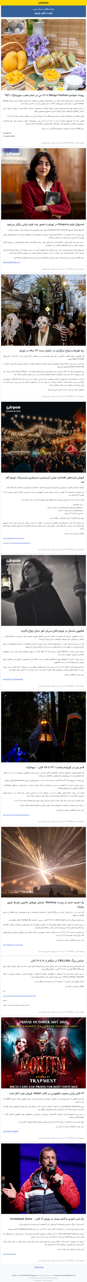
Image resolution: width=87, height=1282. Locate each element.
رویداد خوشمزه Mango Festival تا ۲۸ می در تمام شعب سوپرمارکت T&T (44, 95)
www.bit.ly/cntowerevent (13, 679)
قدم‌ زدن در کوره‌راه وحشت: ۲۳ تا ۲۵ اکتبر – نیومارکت (55, 767)
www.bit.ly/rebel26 (10, 1131)
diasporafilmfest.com (11, 262)
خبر (39, 549)
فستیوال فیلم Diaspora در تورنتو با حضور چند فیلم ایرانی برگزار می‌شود (45, 224)
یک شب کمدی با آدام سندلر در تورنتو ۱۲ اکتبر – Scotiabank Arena (47, 1219)
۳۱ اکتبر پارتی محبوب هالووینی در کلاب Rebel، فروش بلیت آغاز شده (46, 1093)
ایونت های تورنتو (48, 143)
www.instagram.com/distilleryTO (20, 543)
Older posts (39, 1267)
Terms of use (47, 1280)
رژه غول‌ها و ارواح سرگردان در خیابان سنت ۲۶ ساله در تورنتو (52, 351)
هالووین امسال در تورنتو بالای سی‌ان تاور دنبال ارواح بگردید (52, 631)
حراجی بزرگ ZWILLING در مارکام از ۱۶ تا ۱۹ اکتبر (57, 961)
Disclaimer (37, 1280)
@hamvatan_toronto (44, 1275)
